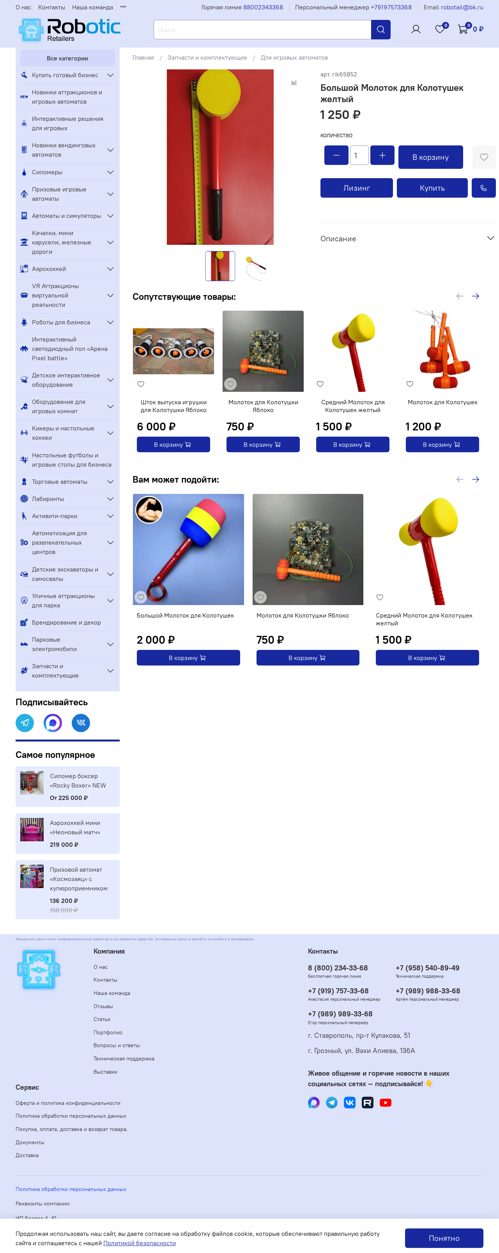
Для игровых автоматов (294, 57)
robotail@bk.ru (462, 7)
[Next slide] (295, 157)
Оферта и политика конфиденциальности (68, 1102)
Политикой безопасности (139, 1243)
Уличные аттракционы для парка (63, 600)
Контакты (51, 7)
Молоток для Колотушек (442, 402)
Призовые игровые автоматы (59, 193)
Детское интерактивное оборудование (66, 379)
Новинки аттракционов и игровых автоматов (67, 96)
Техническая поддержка (124, 1058)
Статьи (102, 1019)
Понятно (444, 1238)
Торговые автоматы (59, 481)
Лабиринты (48, 499)
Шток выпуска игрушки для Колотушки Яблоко (173, 406)
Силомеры (47, 172)
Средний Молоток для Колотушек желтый (352, 406)
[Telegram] (25, 723)
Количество (336, 135)
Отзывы (103, 1006)
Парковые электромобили (54, 644)
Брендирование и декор (66, 622)
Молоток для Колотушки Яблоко (263, 406)
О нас (23, 7)
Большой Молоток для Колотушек (185, 615)
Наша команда (92, 7)
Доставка (27, 1155)
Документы (30, 1142)
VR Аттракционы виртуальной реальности (55, 295)
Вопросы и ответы (117, 1045)
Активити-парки (54, 516)
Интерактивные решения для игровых (67, 123)
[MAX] (53, 723)
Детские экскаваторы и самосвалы (65, 573)
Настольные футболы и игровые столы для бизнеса (71, 459)
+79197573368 (391, 7)
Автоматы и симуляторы (66, 215)
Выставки (105, 1071)
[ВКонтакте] (81, 723)
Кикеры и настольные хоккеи (63, 432)
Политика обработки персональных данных (71, 1115)
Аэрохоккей (49, 269)
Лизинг (356, 188)
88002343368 (263, 7)
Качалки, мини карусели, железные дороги (61, 242)
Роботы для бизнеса (61, 322)
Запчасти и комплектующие (207, 57)
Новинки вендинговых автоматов (64, 149)
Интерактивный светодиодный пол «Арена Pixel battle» (70, 348)
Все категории (67, 58)
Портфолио (108, 1032)
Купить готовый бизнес (65, 75)
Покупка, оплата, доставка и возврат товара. (72, 1129)
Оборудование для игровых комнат (58, 406)
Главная (143, 57)
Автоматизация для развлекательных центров (59, 542)
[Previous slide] (145, 157)
